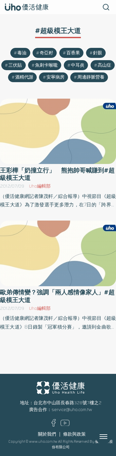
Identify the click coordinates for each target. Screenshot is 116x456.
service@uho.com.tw (72, 409)
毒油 (21, 52)
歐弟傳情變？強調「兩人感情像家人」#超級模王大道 (57, 296)
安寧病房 (55, 77)
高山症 (104, 65)
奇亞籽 (46, 52)
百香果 (73, 52)
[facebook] (54, 425)
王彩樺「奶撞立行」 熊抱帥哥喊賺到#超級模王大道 (57, 174)
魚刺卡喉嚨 (46, 65)
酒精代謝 (24, 77)
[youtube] (65, 424)
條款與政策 (74, 434)
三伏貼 (15, 65)
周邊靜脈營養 (90, 77)
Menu (110, 436)
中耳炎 (77, 65)
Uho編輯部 (40, 186)
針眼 (97, 52)
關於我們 (47, 434)
